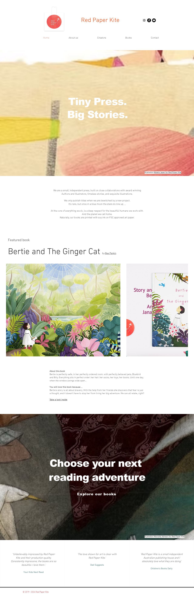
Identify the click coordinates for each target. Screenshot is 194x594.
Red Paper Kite (100, 20)
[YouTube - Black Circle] (154, 20)
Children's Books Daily (161, 568)
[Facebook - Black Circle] (149, 20)
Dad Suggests (97, 565)
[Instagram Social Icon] (144, 20)
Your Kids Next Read (33, 572)
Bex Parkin (110, 253)
